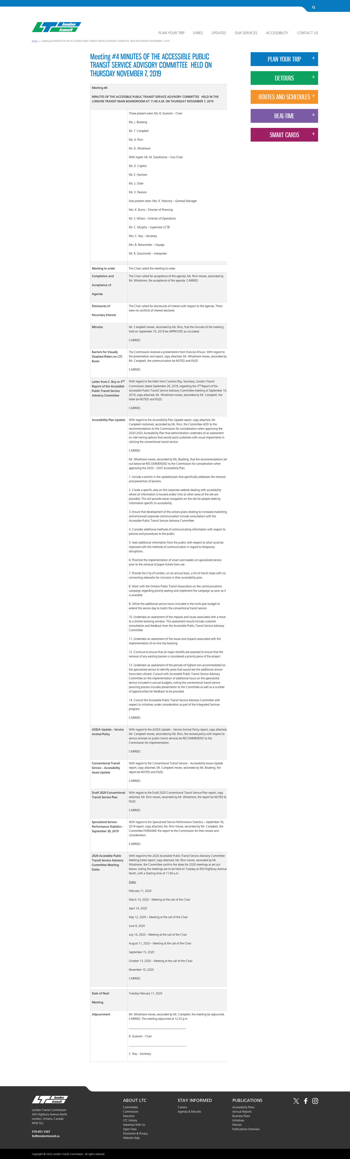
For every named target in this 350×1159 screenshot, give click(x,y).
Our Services (246, 33)
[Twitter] (296, 1102)
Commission (130, 1111)
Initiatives (238, 1120)
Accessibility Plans (243, 1107)
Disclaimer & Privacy (135, 1133)
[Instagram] (315, 1102)
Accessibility (277, 33)
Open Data (130, 1129)
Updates (219, 33)
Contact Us (307, 33)
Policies (237, 1124)
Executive (129, 1116)
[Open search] (313, 7)
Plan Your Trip (171, 33)
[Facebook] (306, 1102)
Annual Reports (242, 1111)
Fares (198, 33)
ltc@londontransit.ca (46, 1136)
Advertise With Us (134, 1124)
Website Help (131, 1137)
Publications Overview (246, 1129)
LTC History (130, 1120)
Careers (182, 1107)
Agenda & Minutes (189, 1111)
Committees (130, 1107)
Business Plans (241, 1116)
